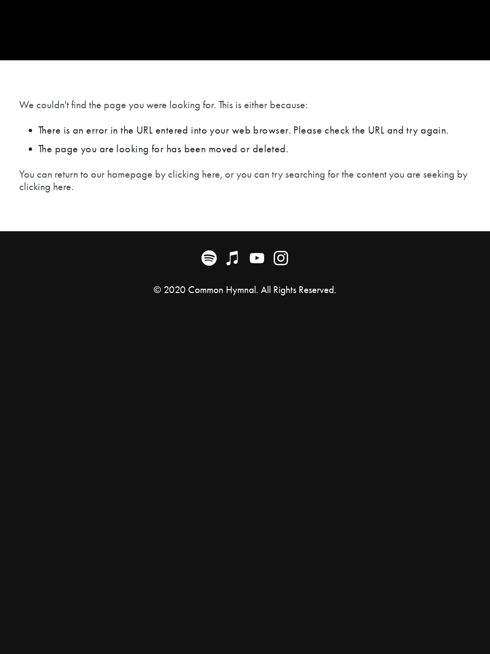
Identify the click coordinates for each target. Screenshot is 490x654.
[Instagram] (281, 258)
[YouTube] (257, 258)
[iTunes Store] (233, 258)
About (34, 29)
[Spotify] (209, 258)
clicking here (194, 174)
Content (87, 29)
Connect (146, 29)
